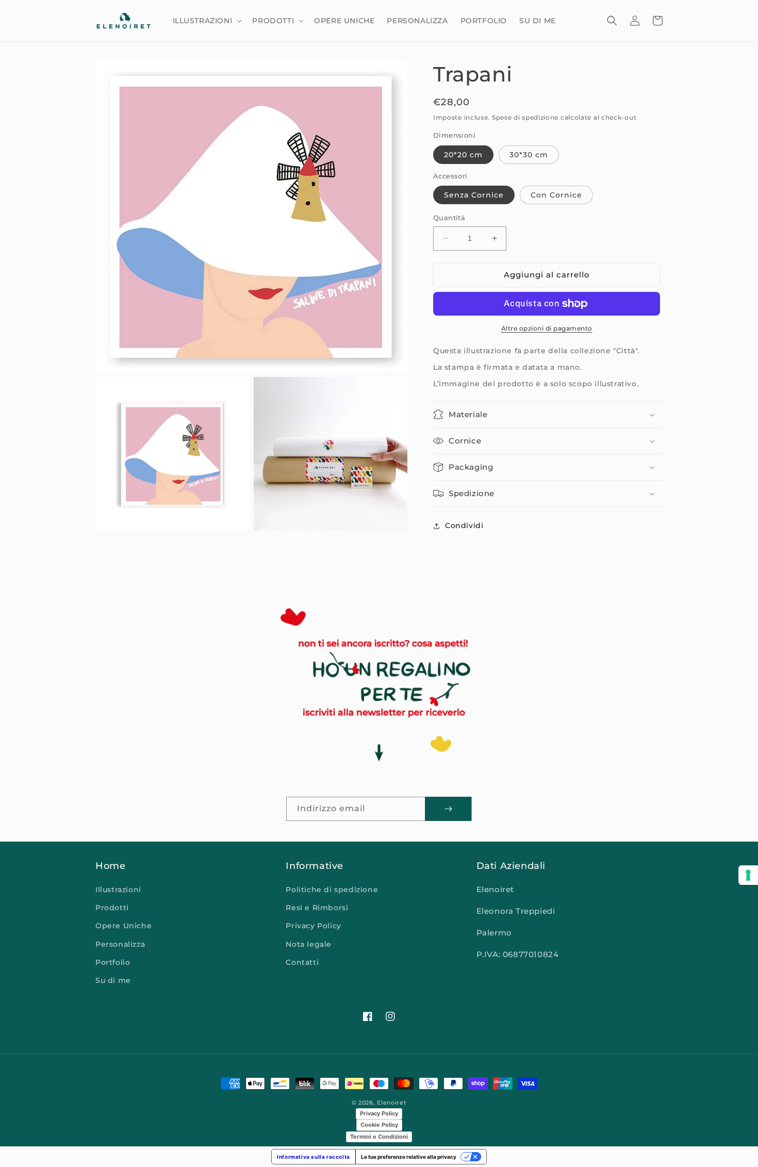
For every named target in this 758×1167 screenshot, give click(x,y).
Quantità (449, 217)
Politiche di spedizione (332, 889)
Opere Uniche (123, 925)
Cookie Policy (379, 1124)
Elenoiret (391, 1102)
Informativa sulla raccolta (313, 1157)
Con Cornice (556, 195)
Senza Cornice (474, 195)
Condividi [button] (464, 525)
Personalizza (120, 944)
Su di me (113, 980)
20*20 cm (463, 154)
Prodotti (112, 907)
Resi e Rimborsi (317, 907)
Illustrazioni (118, 889)
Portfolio (112, 962)
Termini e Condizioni (379, 1136)
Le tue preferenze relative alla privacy (408, 1157)
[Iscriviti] (448, 809)
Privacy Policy (313, 925)
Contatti (302, 962)
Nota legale (309, 944)
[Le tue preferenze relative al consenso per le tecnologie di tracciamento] (748, 875)
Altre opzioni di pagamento (546, 328)
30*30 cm (528, 154)
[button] (206, 20)
